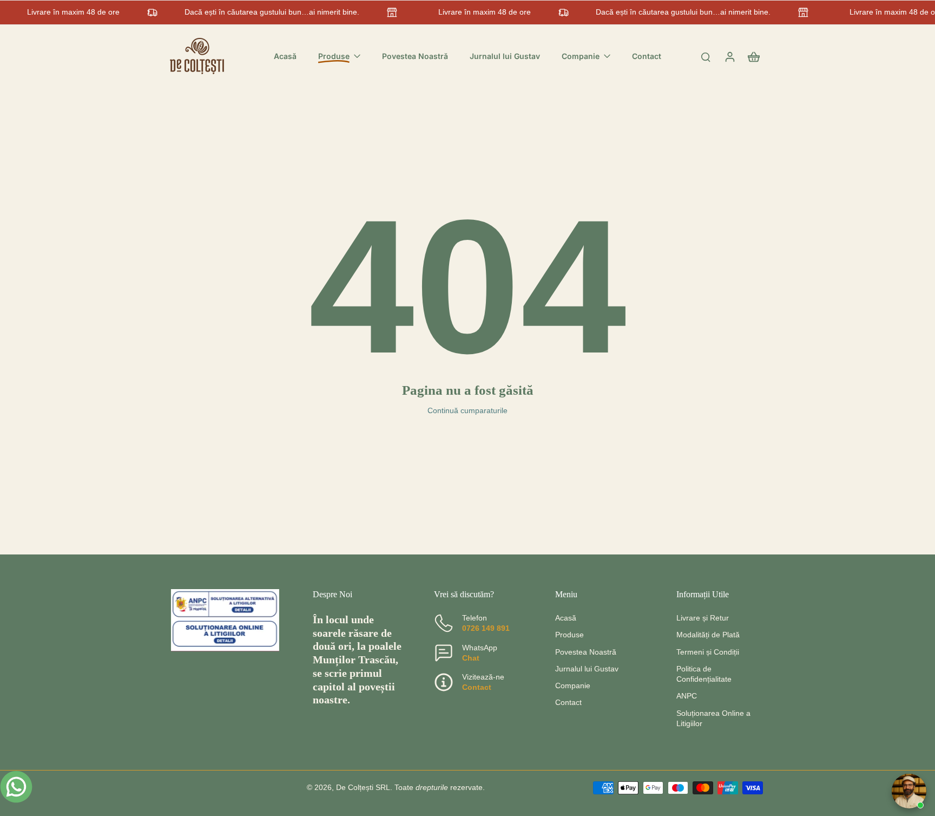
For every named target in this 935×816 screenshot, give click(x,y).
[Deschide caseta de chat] (909, 791)
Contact (476, 687)
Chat (470, 658)
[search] (705, 56)
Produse (569, 634)
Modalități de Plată (708, 634)
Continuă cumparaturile (467, 410)
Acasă (565, 617)
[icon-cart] (753, 56)
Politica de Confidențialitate (704, 673)
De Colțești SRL (363, 787)
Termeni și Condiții (707, 652)
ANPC (686, 695)
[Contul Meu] (729, 56)
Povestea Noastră (585, 652)
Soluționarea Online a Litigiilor (713, 718)
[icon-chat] (16, 787)
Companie (572, 685)
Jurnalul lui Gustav (586, 668)
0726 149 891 (486, 628)
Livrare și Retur (702, 617)
